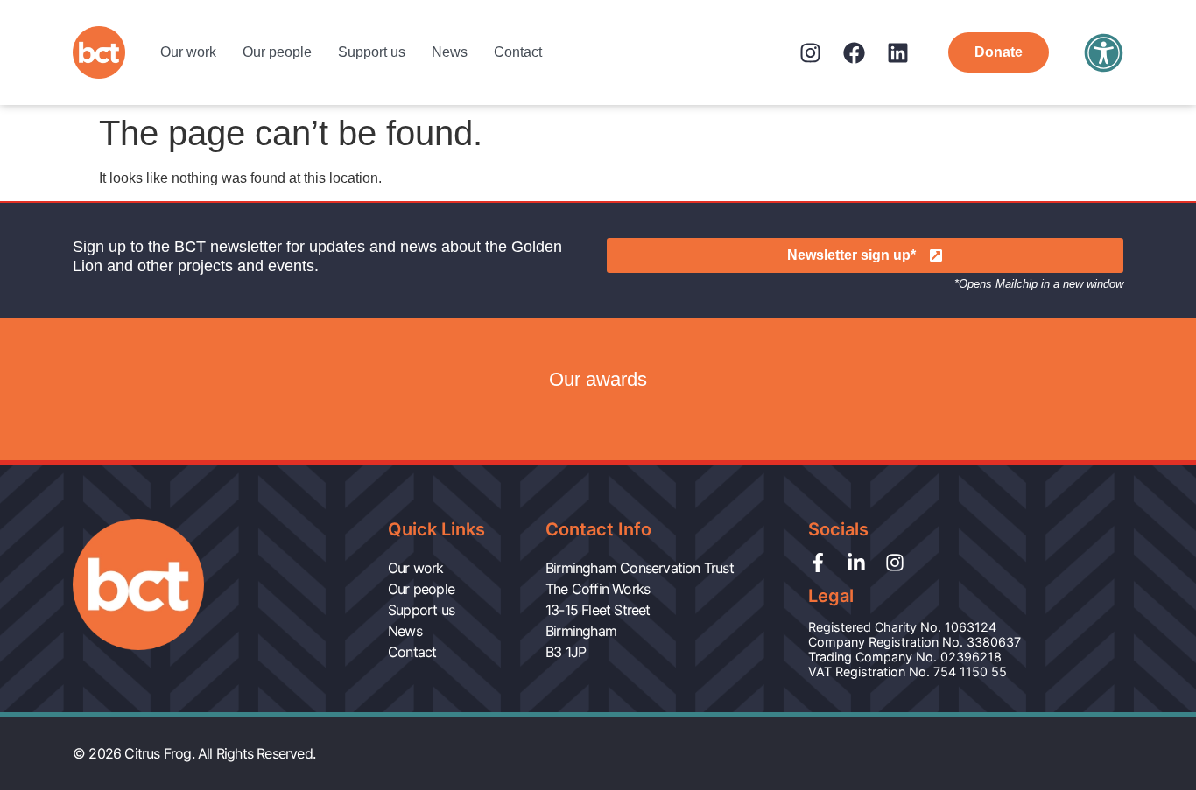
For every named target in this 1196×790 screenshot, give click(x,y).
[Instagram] (810, 53)
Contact (518, 52)
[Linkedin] (898, 53)
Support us (371, 52)
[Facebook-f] (817, 562)
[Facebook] (854, 53)
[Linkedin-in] (856, 562)
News (450, 52)
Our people (277, 52)
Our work (188, 52)
